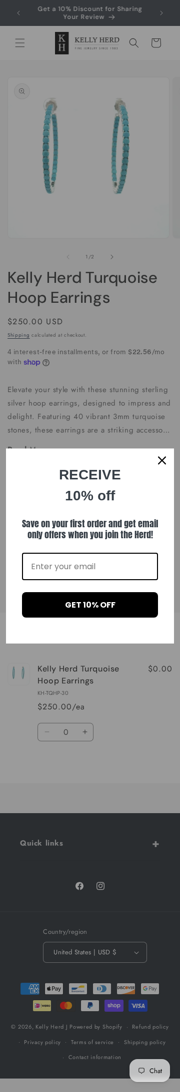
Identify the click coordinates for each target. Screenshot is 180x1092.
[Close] (162, 460)
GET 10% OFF (90, 605)
